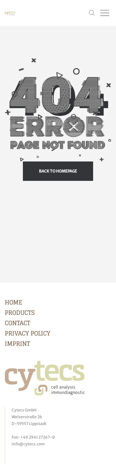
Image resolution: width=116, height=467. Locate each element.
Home (13, 302)
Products (20, 312)
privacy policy (27, 333)
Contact (17, 323)
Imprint (17, 343)
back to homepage (58, 171)
